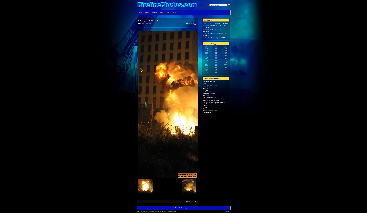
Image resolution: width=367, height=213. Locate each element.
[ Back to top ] (227, 211)
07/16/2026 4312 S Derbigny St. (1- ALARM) (215, 23)
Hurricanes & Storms (209, 93)
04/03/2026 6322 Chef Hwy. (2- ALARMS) (214, 37)
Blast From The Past (209, 81)
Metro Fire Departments (209, 97)
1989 (225, 48)
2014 (206, 67)
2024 (206, 50)
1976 (225, 62)
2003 (216, 59)
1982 (225, 57)
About (161, 12)
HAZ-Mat (205, 90)
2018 (206, 60)
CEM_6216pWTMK (148, 20)
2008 (216, 50)
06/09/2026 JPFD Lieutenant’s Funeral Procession (213, 30)
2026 (206, 47)
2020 (206, 57)
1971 (225, 66)
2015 (206, 66)
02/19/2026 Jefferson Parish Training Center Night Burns (215, 34)
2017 (206, 62)
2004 (216, 57)
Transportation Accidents (210, 110)
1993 (216, 72)
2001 (216, 62)
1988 (225, 50)
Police (205, 105)
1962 (225, 69)
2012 (206, 71)
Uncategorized (207, 112)
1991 (225, 47)
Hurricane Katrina (208, 92)
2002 (216, 60)
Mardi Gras (206, 95)
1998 (216, 67)
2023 (206, 52)
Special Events (207, 109)
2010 (216, 47)
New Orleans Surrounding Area (211, 104)
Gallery (147, 12)
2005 (216, 55)
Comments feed (191, 201)
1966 (225, 67)
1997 (216, 69)
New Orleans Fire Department (211, 100)
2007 (216, 52)
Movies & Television (208, 99)
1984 (225, 54)
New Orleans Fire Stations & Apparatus (214, 102)
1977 (225, 60)
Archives (154, 12)
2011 (206, 72)
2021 (206, 55)
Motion (170, 211)
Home (140, 12)
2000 (216, 64)
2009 (216, 48)
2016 (206, 64)
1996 (216, 71)
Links (167, 12)
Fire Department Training (210, 85)
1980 (225, 59)
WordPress (145, 211)
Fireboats (205, 86)
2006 (216, 54)
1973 (225, 64)
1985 (225, 52)
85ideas (175, 211)
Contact (175, 12)
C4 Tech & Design (162, 211)
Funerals (205, 88)
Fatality (205, 83)
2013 (206, 69)
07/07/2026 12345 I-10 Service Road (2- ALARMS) (214, 26)
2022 (206, 54)
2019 (206, 59)
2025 (206, 48)
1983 (225, 55)
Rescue (205, 107)
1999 (216, 66)
